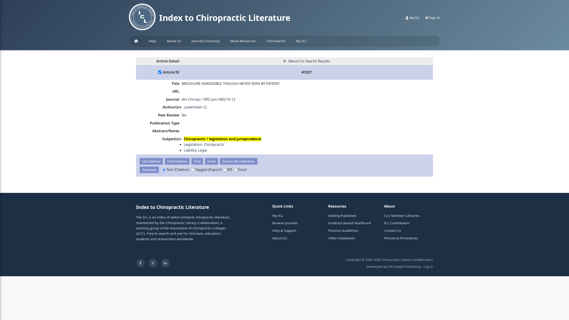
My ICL (301, 41)
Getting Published (342, 215)
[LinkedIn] (165, 263)
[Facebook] (140, 263)
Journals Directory (206, 41)
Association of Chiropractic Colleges (198, 228)
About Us (174, 41)
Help (152, 41)
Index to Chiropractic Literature (224, 17)
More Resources (243, 41)
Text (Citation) (177, 169)
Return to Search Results (309, 61)
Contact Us (392, 230)
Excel (241, 169)
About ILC (280, 238)
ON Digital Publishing (404, 266)
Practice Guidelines (343, 230)
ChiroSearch (275, 41)
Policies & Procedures (401, 238)
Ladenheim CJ (195, 107)
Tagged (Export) (208, 169)
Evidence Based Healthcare (349, 223)
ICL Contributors (397, 223)
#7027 (307, 72)
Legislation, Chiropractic (204, 144)
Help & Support (284, 230)
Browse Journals (285, 223)
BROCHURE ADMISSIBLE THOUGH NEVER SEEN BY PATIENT (231, 83)
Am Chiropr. (191, 99)
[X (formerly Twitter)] (152, 263)
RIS (229, 169)
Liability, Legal (195, 150)
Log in (428, 266)
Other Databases (341, 238)
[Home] (136, 41)
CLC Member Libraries (401, 215)
